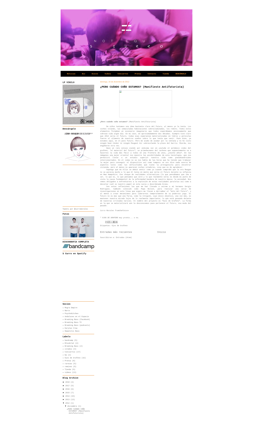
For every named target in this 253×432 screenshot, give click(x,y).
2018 (68, 382)
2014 (68, 396)
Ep (66, 355)
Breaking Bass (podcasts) (77, 325)
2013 (68, 400)
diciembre (72, 406)
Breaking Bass (71, 346)
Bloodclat (69, 343)
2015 (68, 393)
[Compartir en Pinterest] (116, 222)
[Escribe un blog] (109, 222)
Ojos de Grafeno (120, 226)
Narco (67, 311)
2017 (68, 386)
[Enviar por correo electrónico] (106, 222)
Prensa (138, 74)
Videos (108, 74)
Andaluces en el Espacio (77, 317)
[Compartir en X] (111, 222)
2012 (68, 403)
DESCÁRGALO (181, 74)
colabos (68, 349)
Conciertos (123, 74)
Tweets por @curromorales (75, 209)
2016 (68, 389)
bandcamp (69, 340)
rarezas (68, 364)
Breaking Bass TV (73, 322)
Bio (83, 74)
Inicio (161, 232)
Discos (95, 74)
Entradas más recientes (116, 232)
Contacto (152, 74)
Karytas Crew (71, 328)
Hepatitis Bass (72, 331)
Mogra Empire (71, 308)
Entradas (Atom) (124, 238)
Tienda (166, 74)
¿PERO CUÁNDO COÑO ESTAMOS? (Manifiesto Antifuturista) (142, 86)
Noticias (71, 74)
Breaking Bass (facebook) (77, 319)
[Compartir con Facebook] (114, 222)
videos (68, 372)
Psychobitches (71, 314)
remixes (68, 367)
